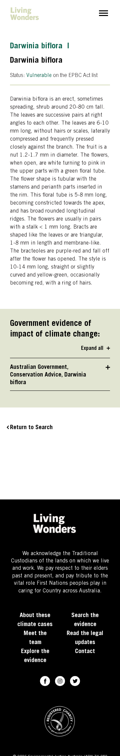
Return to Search (31, 428)
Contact (85, 652)
